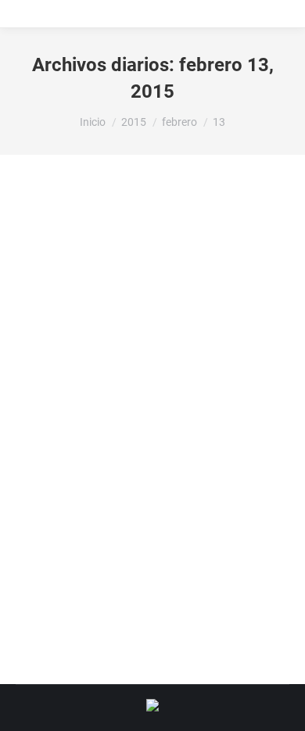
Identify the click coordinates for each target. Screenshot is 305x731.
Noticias (53, 478)
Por (116, 478)
